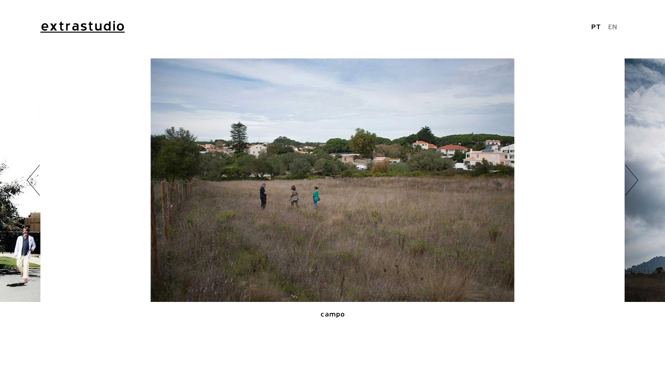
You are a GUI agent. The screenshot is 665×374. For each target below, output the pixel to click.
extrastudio (82, 26)
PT (596, 26)
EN (612, 26)
